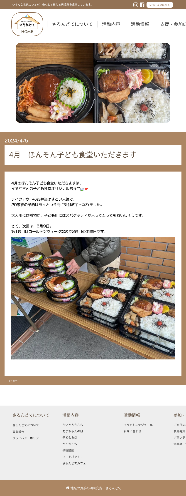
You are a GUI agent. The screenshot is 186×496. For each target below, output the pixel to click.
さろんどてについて (72, 24)
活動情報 (140, 24)
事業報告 (18, 432)
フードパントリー (74, 457)
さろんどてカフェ (74, 463)
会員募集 (179, 431)
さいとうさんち (72, 425)
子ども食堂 (69, 438)
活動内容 (111, 24)
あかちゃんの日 (72, 431)
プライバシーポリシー (27, 438)
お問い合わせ (132, 431)
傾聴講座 (68, 450)
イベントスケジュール (138, 425)
